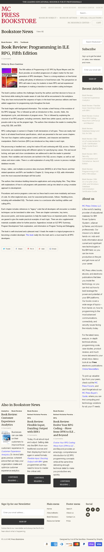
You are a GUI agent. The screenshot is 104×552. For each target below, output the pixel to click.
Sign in (99, 8)
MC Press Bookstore (13, 15)
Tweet (8, 249)
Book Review (6, 42)
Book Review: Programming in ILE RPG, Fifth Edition (90, 171)
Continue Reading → (13, 479)
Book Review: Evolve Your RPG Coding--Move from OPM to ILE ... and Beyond (64, 428)
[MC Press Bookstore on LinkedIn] (98, 510)
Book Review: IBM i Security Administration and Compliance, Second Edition (90, 159)
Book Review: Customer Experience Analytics (91, 97)
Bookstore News (17, 31)
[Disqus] (39, 293)
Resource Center (86, 8)
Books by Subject (48, 18)
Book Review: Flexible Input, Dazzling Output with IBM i (91, 108)
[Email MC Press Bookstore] (88, 515)
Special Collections (91, 18)
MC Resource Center (79, 23)
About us (70, 513)
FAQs (68, 521)
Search (69, 509)
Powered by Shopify (95, 539)
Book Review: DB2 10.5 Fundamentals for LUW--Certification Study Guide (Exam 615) (91, 144)
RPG (16, 42)
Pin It (32, 249)
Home (43, 8)
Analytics (5, 411)
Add (42, 249)
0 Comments (6, 59)
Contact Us (70, 517)
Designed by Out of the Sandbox (73, 539)
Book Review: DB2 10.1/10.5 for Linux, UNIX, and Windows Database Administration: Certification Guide (90, 185)
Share (20, 249)
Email (54, 249)
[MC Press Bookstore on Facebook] (93, 510)
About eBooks (54, 8)
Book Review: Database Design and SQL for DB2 (90, 131)
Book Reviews (69, 8)
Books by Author (69, 18)
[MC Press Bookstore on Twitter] (88, 510)
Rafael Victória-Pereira (37, 414)
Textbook (24, 42)
